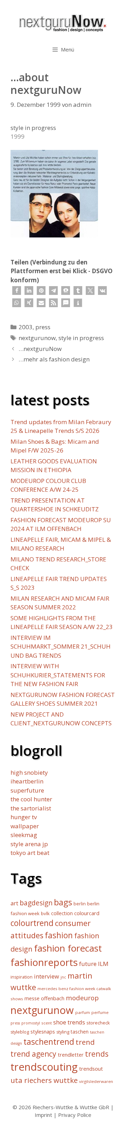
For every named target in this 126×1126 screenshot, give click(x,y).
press (42, 327)
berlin (80, 904)
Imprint (43, 1114)
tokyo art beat (29, 853)
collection (62, 913)
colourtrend (32, 923)
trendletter (71, 1054)
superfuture (27, 790)
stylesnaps (42, 1031)
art (14, 903)
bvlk (45, 913)
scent (46, 1022)
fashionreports (44, 962)
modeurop (82, 997)
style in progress (81, 338)
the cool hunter (31, 799)
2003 (26, 327)
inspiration (21, 977)
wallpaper (24, 826)
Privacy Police (74, 1114)
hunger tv (23, 817)
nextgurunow (37, 338)
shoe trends (69, 1022)
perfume (99, 1012)
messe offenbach (44, 998)
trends (96, 1054)
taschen (80, 1031)
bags (63, 902)
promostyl (30, 1023)
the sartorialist (30, 808)
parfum (82, 1012)
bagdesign (36, 902)
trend (85, 1042)
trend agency (33, 1054)
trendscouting (44, 1067)
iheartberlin (26, 781)
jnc (63, 977)
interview (46, 976)
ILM (103, 964)
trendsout (91, 1068)
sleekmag (23, 835)
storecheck (98, 1023)
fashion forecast (68, 948)
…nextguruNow (40, 349)
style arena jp (29, 844)
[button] (16, 290)
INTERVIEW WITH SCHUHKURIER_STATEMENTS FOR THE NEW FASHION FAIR (57, 675)
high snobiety (29, 772)
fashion (59, 935)
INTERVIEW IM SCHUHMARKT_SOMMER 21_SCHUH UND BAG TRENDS (60, 646)
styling (62, 1032)
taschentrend (48, 1041)
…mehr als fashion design (54, 359)
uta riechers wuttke (44, 1080)
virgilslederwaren (96, 1081)
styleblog (19, 1032)
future (88, 964)
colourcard (86, 913)
